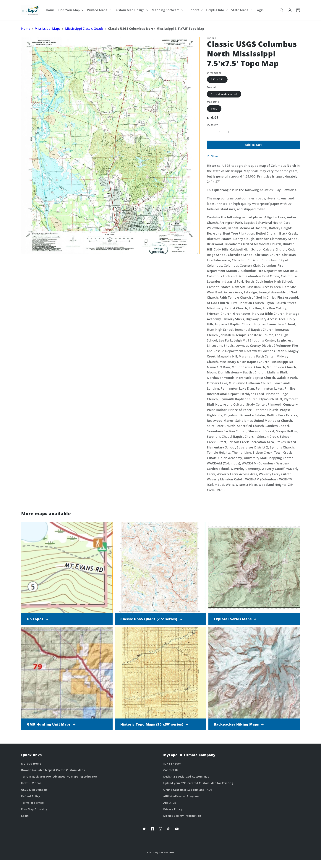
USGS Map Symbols (34, 789)
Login (25, 815)
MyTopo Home (31, 763)
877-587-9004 (172, 763)
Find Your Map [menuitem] (69, 10)
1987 (214, 108)
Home (25, 29)
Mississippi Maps (48, 29)
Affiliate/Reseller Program (181, 796)
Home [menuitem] (50, 10)
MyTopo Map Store (164, 852)
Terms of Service (32, 802)
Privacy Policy (172, 809)
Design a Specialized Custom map (186, 776)
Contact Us (170, 770)
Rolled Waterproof (224, 94)
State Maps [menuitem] (239, 10)
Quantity (212, 124)
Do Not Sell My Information (182, 815)
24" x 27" (217, 79)
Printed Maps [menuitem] (97, 10)
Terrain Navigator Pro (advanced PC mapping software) (59, 776)
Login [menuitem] (259, 10)
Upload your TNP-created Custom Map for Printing (198, 783)
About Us (169, 802)
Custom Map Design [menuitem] (129, 10)
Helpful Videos (31, 783)
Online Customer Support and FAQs (187, 789)
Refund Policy (30, 796)
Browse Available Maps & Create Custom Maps (53, 770)
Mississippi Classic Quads (84, 29)
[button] (282, 10)
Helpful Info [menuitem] (215, 10)
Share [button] (215, 156)
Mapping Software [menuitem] (166, 10)
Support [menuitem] (193, 10)
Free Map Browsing (34, 809)
